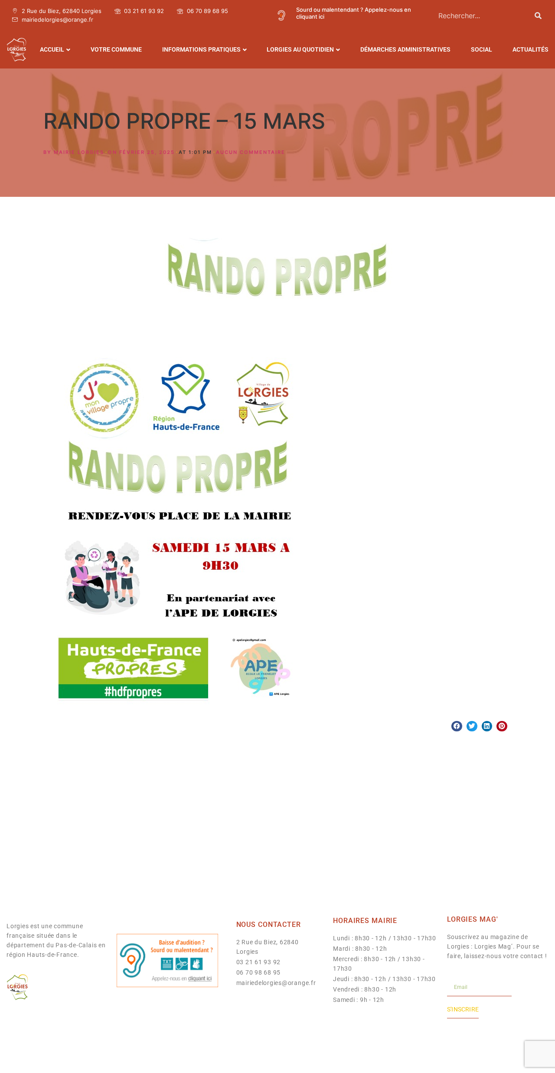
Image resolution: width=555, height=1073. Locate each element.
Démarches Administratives (405, 49)
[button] (456, 726)
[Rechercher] (538, 15)
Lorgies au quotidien (300, 49)
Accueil (52, 49)
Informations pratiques (201, 49)
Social (481, 49)
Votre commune (116, 49)
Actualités (530, 49)
